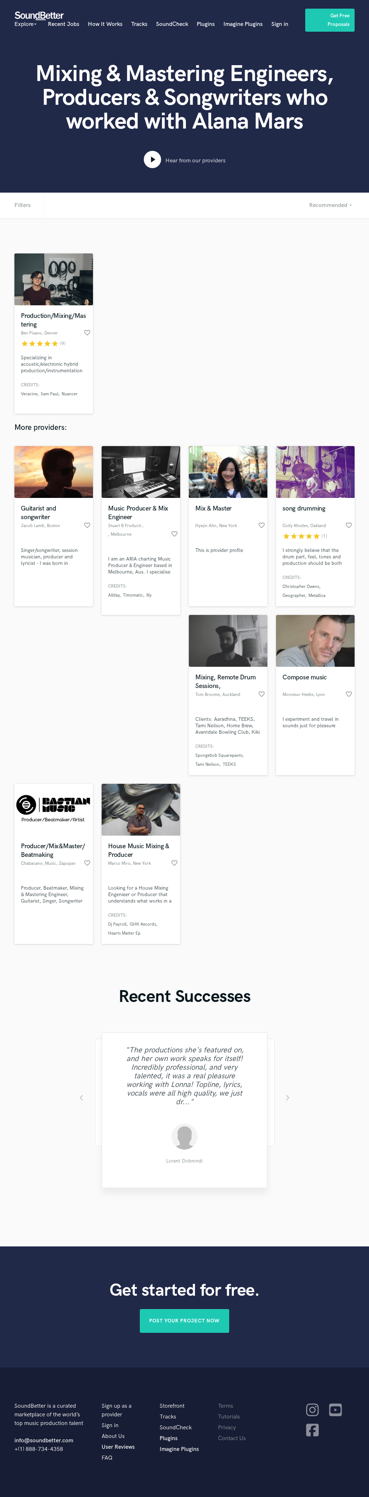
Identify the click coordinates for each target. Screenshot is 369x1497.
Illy (149, 595)
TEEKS (229, 764)
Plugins (206, 24)
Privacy (227, 1427)
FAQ (107, 1458)
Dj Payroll (117, 924)
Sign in (279, 24)
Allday (114, 595)
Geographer (294, 595)
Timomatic (133, 595)
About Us (113, 1436)
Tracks (139, 24)
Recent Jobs (63, 24)
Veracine (29, 394)
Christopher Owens (301, 586)
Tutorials (229, 1416)
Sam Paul (49, 394)
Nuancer (70, 394)
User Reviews (118, 1447)
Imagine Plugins (243, 24)
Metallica (316, 595)
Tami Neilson (207, 764)
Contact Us (232, 1438)
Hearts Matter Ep (124, 933)
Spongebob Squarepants (219, 755)
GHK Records (143, 924)
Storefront (172, 1406)
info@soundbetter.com (43, 1440)
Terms (225, 1406)
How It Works (105, 24)
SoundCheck (172, 24)
